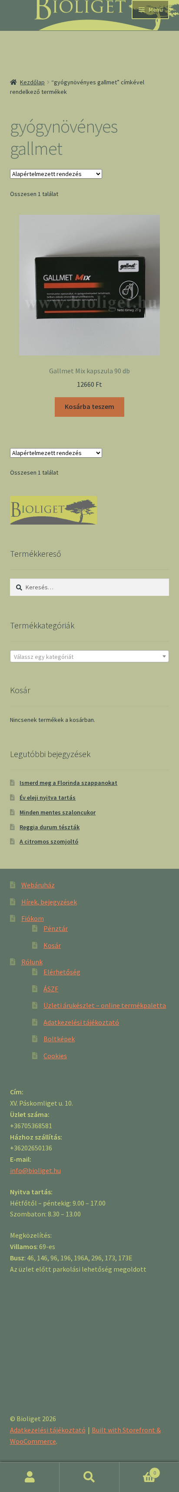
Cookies (55, 1055)
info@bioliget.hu (35, 1170)
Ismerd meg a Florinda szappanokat (68, 783)
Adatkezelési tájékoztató (81, 1022)
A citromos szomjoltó (49, 841)
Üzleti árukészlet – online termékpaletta (104, 1005)
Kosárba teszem (89, 406)
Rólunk (32, 961)
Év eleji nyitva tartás (48, 797)
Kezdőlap (32, 82)
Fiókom (32, 918)
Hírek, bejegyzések (49, 901)
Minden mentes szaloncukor (58, 812)
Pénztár (55, 928)
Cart (137, 1469)
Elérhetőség (61, 971)
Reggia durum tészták (50, 827)
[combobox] (89, 656)
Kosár (52, 945)
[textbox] (89, 657)
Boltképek (59, 1038)
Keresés (89, 1477)
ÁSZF (50, 988)
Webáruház (38, 885)
